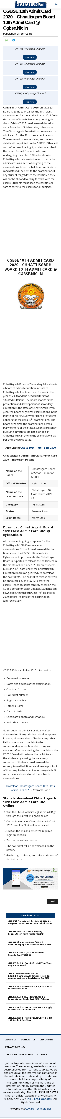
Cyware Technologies (38, 1108)
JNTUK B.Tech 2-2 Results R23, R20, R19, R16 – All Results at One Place (30, 987)
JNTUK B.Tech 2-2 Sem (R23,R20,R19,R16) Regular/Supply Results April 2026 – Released (28, 998)
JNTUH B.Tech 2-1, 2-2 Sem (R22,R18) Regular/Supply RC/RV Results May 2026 (26, 933)
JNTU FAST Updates (39, 1099)
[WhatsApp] (6, 40)
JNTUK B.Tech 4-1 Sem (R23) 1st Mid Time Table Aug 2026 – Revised (30, 964)
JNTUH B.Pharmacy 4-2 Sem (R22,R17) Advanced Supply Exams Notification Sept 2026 (29, 943)
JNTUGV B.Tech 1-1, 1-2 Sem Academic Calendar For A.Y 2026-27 (26, 953)
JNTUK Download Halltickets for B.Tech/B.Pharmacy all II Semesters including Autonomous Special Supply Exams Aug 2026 (29, 976)
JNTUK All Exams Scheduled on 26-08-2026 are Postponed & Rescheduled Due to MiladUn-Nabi (30, 922)
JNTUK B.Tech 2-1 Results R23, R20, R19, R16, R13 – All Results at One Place (30, 1019)
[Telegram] (13, 40)
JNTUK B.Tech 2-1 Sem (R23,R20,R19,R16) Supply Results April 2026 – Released (30, 1008)
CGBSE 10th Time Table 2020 (38, 447)
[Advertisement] (30, 223)
